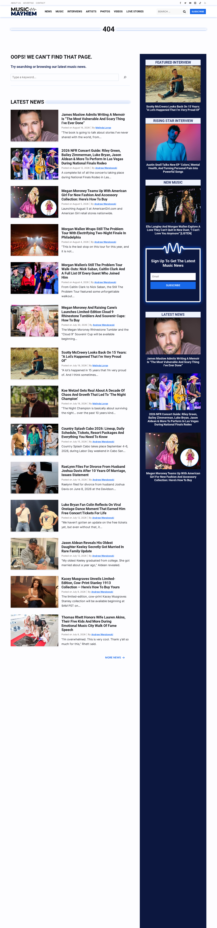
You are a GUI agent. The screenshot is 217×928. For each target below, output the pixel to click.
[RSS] (205, 3)
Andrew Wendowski (106, 168)
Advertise (28, 3)
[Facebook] (180, 3)
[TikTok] (200, 3)
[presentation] (34, 125)
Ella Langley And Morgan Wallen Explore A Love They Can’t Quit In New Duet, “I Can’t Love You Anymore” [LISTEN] (173, 230)
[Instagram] (195, 3)
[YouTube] (190, 3)
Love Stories (135, 11)
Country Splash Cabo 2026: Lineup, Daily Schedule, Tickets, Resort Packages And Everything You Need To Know (92, 433)
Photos (105, 11)
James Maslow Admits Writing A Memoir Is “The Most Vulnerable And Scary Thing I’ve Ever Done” (93, 119)
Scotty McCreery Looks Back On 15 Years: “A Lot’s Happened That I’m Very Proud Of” (94, 356)
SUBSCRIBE (198, 11)
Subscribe (173, 285)
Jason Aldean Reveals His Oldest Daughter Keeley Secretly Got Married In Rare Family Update (92, 547)
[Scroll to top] (209, 922)
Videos (118, 11)
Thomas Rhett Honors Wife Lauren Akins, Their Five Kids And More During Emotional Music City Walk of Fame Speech (93, 623)
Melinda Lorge (103, 127)
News (48, 11)
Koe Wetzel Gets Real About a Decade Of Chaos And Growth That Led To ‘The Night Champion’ (93, 395)
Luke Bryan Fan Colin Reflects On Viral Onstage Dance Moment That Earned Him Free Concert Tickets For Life (93, 509)
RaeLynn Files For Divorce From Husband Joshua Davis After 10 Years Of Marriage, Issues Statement (93, 471)
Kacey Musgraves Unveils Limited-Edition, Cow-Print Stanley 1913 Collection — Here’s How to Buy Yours (90, 583)
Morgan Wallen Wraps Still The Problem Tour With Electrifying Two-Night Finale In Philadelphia (93, 233)
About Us (16, 3)
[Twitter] (185, 3)
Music (60, 11)
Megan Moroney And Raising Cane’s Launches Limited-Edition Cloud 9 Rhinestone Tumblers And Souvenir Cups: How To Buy (93, 314)
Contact (40, 3)
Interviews (74, 11)
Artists (91, 11)
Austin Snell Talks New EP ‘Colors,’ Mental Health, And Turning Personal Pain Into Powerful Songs (173, 168)
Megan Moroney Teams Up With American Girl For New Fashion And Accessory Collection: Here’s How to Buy (93, 195)
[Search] (125, 77)
